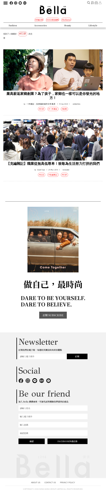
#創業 (64, 109)
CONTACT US (50, 483)
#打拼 (41, 109)
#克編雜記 (53, 175)
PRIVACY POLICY (67, 483)
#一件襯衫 (53, 109)
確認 (32, 441)
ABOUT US (35, 483)
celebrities (76, 104)
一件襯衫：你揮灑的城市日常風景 (40, 104)
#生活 (41, 175)
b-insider (66, 170)
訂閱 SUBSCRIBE (53, 315)
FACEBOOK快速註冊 (67, 441)
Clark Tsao (41, 170)
